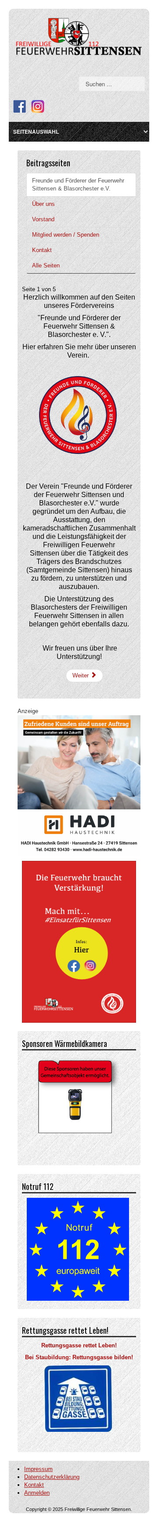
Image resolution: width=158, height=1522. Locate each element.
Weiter (81, 675)
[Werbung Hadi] (79, 785)
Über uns (43, 204)
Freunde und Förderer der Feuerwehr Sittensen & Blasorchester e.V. (78, 184)
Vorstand (43, 219)
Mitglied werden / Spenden (65, 234)
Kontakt (42, 250)
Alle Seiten (46, 265)
